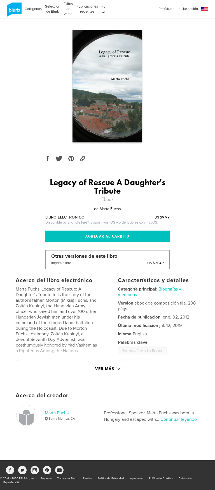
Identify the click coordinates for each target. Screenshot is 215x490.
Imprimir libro (61, 263)
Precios (87, 478)
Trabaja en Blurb (67, 478)
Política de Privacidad (111, 478)
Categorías (33, 9)
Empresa (46, 478)
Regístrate (166, 9)
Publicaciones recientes (87, 9)
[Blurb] (13, 11)
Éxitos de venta (68, 9)
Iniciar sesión (188, 9)
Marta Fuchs (57, 413)
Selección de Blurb (52, 9)
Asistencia (185, 478)
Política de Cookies (161, 478)
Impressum (136, 478)
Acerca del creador (42, 395)
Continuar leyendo (178, 419)
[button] (204, 9)
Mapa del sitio (11, 482)
